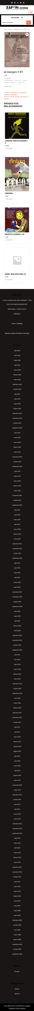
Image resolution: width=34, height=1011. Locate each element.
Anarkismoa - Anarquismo (19, 92)
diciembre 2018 (17, 683)
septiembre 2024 (17, 428)
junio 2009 (17, 906)
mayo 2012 (17, 886)
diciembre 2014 (17, 794)
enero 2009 (17, 915)
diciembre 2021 (17, 543)
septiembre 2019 (17, 650)
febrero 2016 (17, 775)
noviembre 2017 (17, 717)
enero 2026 (17, 379)
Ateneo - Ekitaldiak (17, 323)
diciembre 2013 (17, 823)
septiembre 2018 (17, 693)
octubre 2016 (17, 746)
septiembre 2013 (17, 833)
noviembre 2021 (17, 548)
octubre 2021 (17, 553)
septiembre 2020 (17, 606)
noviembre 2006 (17, 944)
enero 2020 (17, 630)
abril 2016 (17, 770)
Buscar (28, 22)
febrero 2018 (17, 708)
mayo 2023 (17, 476)
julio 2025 (17, 394)
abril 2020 (17, 621)
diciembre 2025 (17, 384)
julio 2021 (17, 563)
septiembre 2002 (17, 954)
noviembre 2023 (17, 457)
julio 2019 (17, 654)
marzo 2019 (17, 669)
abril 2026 (17, 365)
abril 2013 (17, 848)
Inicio (5, 29)
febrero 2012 (17, 896)
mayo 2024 (17, 437)
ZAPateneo (17, 314)
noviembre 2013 (17, 828)
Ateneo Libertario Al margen (18, 96)
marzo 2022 (17, 529)
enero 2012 (17, 901)
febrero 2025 (17, 408)
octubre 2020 (17, 601)
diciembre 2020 (17, 592)
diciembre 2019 (17, 635)
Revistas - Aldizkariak (14, 29)
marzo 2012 (17, 891)
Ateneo (17, 989)
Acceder (17, 971)
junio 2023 (17, 471)
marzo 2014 (17, 814)
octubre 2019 (17, 645)
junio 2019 (17, 659)
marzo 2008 (17, 934)
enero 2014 (17, 819)
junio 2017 (17, 727)
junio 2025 (17, 399)
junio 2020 (17, 611)
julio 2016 (17, 756)
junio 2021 (17, 568)
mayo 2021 (17, 572)
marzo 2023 (17, 481)
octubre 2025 (17, 389)
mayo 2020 (17, 616)
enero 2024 (17, 452)
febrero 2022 (17, 534)
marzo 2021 (17, 582)
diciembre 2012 (17, 867)
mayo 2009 (17, 910)
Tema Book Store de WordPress (14, 1006)
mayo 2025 (17, 403)
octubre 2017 (17, 722)
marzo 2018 (17, 703)
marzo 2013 (17, 852)
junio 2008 (17, 930)
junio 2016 (17, 761)
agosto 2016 (17, 751)
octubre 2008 (17, 925)
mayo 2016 (17, 766)
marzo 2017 (17, 737)
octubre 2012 (17, 877)
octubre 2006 (17, 949)
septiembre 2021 (17, 558)
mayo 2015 (17, 790)
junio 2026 (17, 355)
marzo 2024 (17, 442)
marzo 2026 (17, 370)
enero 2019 (17, 679)
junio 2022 (17, 515)
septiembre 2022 (17, 505)
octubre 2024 (17, 423)
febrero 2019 (17, 674)
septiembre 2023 (17, 466)
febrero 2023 (17, 486)
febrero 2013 (17, 857)
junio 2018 (17, 698)
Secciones (15, 18)
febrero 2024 (17, 447)
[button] (27, 34)
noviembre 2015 (17, 785)
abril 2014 (17, 809)
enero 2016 (17, 780)
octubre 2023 (17, 461)
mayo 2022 (17, 519)
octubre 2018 (17, 688)
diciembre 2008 (17, 920)
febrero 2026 (17, 375)
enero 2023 (17, 490)
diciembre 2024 (17, 413)
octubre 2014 (17, 799)
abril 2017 (17, 732)
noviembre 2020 (17, 597)
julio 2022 (17, 510)
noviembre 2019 (17, 640)
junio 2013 (17, 838)
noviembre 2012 (17, 872)
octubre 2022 (17, 500)
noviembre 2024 (17, 418)
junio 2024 (17, 432)
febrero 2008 (17, 939)
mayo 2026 (17, 360)
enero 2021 (17, 587)
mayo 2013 (17, 843)
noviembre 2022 (17, 495)
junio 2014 (17, 804)
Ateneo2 (17, 993)
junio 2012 (17, 881)
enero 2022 (17, 539)
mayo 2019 (17, 664)
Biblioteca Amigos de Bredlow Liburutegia (17, 333)
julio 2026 (17, 350)
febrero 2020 (17, 626)
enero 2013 (17, 862)
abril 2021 (17, 577)
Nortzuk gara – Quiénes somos (17, 309)
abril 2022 (17, 524)
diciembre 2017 (17, 712)
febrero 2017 (17, 741)
